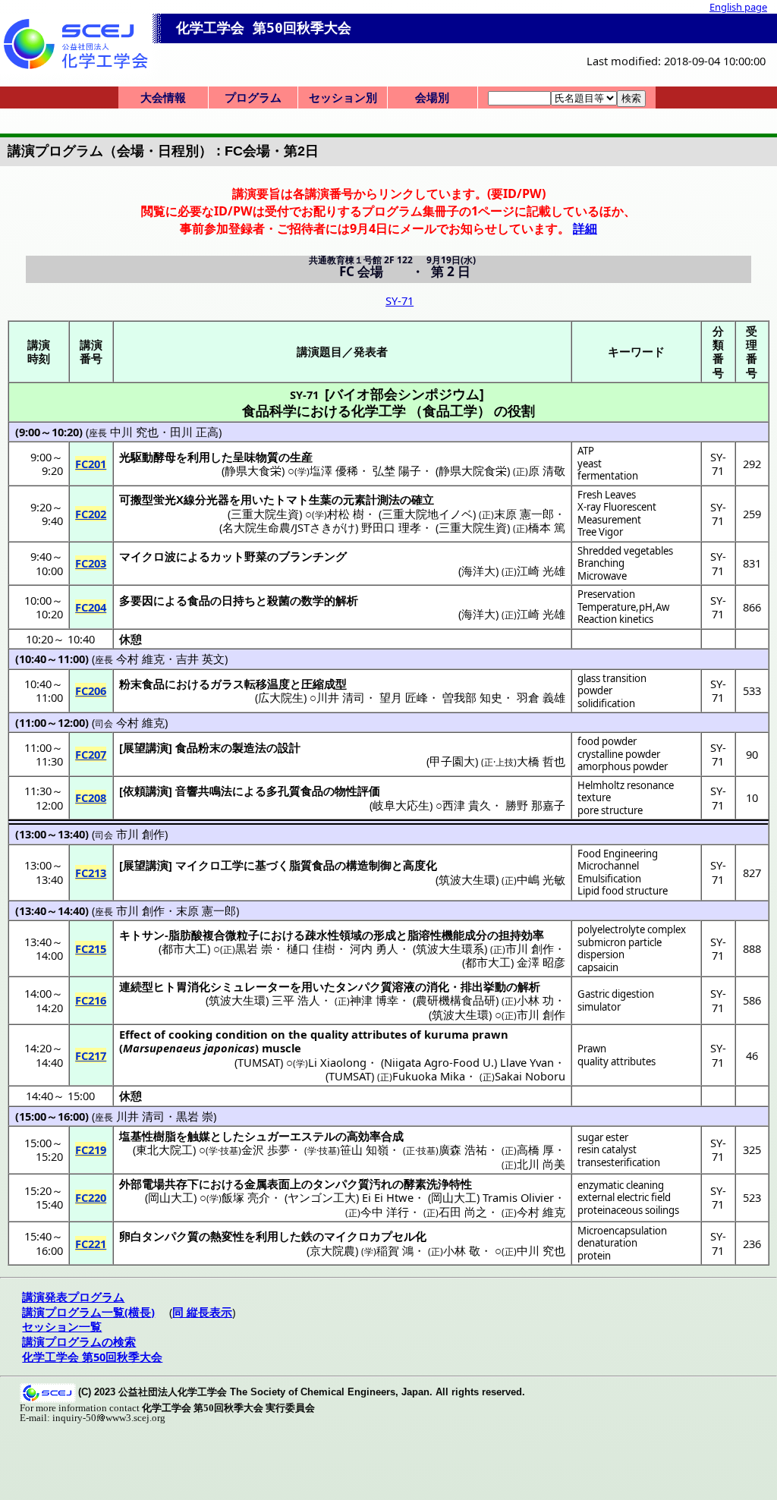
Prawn (591, 1048)
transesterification (618, 1162)
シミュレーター (250, 986)
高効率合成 (375, 1135)
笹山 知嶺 (364, 1149)
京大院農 (332, 1250)
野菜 (255, 556)
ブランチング (312, 556)
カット (227, 556)
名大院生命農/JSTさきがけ (288, 527)
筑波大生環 (467, 879)
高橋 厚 (535, 1149)
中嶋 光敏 (541, 879)
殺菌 (278, 600)
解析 (528, 986)
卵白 (130, 1236)
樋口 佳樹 (311, 948)
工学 (232, 865)
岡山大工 (170, 1197)
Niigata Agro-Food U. (439, 1062)
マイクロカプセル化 (375, 1236)
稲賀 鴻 (395, 1250)
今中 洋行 (384, 1211)
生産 (301, 456)
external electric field (624, 1197)
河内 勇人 (374, 948)
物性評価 (357, 790)
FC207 (90, 754)
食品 (198, 600)
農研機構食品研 (455, 1000)
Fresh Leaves (606, 495)
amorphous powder (622, 766)
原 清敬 (546, 470)
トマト (292, 499)
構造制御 (369, 865)
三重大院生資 (265, 513)
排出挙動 (483, 986)
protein (594, 1256)
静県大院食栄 (473, 470)
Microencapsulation (622, 1230)
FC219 (90, 1149)
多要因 (136, 600)
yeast (589, 463)
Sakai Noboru (530, 1075)
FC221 (90, 1243)
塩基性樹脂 (147, 1135)
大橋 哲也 (541, 761)
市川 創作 (140, 833)
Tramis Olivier (518, 1197)
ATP (585, 451)
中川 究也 (134, 431)
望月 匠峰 (403, 697)
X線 (185, 499)
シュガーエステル (289, 1135)
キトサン (142, 934)
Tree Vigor (600, 532)
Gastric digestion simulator (615, 1000)
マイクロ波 (147, 556)
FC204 (90, 607)
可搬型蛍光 (147, 499)
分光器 (212, 499)
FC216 (90, 1000)
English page (738, 7)
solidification (606, 703)
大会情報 (163, 97)
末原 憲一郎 (524, 513)
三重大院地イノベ (427, 513)
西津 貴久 (466, 805)
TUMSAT (259, 1062)
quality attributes (616, 1061)
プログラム (253, 97)
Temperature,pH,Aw (623, 607)
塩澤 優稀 (334, 470)
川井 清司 (340, 697)
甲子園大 (452, 761)
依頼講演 (145, 790)
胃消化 (193, 986)
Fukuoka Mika (428, 1075)
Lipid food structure (622, 891)
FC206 (90, 690)
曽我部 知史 (472, 697)
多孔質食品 (294, 790)
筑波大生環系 (450, 948)
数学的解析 (329, 600)
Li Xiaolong (337, 1062)
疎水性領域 (333, 934)
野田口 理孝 (391, 527)
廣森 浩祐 (463, 1149)
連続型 (136, 986)
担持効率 (521, 934)
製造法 (249, 747)
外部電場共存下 (159, 1183)
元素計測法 (371, 499)
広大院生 (281, 697)
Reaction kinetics (615, 619)
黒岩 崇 (253, 948)
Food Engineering (617, 853)
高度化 (420, 865)
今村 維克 (140, 658)
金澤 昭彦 (541, 962)
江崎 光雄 (541, 570)
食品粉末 (198, 747)
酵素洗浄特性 (438, 1183)
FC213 (90, 872)
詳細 (585, 228)
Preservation (606, 594)
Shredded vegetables (625, 551)
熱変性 (227, 1236)
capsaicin (597, 967)
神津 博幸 (374, 1000)
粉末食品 (142, 683)
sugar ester (602, 1137)
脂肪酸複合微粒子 (214, 934)
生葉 (320, 499)
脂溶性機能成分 (447, 934)
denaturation (607, 1243)
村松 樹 (345, 513)
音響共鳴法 (203, 790)
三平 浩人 (296, 1000)
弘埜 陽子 (397, 470)
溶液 (403, 986)
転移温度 (267, 683)
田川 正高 (194, 431)
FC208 (90, 797)
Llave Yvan (527, 1062)
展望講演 (145, 747)
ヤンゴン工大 (322, 1197)
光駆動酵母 (147, 456)
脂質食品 (312, 865)
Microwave (602, 576)
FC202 (90, 513)
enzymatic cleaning (620, 1185)
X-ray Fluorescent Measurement (616, 513)
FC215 (90, 948)
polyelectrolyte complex (631, 929)
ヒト (164, 986)
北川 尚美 (541, 1163)
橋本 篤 (546, 527)
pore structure (610, 810)
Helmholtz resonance (625, 785)
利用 (198, 456)
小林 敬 (461, 1250)
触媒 (198, 1135)
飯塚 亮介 (246, 1197)
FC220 (90, 1197)
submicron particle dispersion (619, 949)
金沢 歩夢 (265, 1149)
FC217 (90, 1055)
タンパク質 (363, 986)
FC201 (90, 463)
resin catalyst (607, 1149)
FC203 (90, 563)
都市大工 (184, 948)
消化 (437, 986)
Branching (600, 563)
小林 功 (535, 1000)
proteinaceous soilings (628, 1210)
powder (594, 690)
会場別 (432, 97)
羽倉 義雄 (541, 697)
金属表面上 (272, 1183)
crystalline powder (618, 754)
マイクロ (198, 865)
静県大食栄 (253, 470)
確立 (422, 499)
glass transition (611, 678)
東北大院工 (164, 1149)
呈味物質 (255, 456)
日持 (233, 600)
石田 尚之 (463, 1211)
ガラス (227, 683)
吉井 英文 (200, 658)
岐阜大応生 (401, 805)
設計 (289, 747)
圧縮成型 (324, 683)
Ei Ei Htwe (388, 1197)
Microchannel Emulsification (609, 872)
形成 (384, 934)
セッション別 (343, 97)
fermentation (607, 476)
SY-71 (399, 300)
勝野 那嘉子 (535, 805)
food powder (607, 741)
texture (594, 797)
